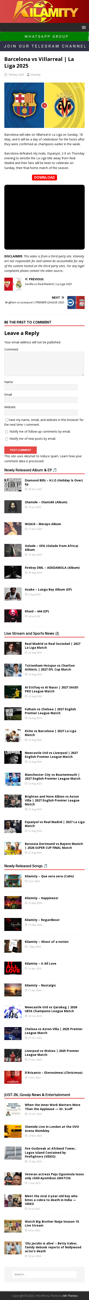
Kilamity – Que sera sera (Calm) (49, 876)
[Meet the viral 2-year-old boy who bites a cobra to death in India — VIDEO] (13, 1204)
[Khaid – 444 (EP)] (13, 620)
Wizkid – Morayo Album (43, 524)
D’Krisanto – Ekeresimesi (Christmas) (54, 1073)
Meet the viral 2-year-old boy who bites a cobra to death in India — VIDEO (51, 1200)
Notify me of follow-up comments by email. (40, 431)
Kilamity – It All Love (40, 963)
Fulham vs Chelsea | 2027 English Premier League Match (50, 711)
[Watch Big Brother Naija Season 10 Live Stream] (13, 1230)
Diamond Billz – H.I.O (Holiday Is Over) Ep (54, 482)
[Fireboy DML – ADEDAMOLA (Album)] (13, 576)
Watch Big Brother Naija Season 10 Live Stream (52, 1223)
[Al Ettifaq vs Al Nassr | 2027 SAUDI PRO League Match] (13, 696)
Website (10, 407)
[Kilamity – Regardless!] (13, 928)
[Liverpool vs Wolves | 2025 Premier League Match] (13, 1059)
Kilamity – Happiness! (41, 898)
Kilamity (35, 74)
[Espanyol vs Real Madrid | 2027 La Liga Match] (13, 830)
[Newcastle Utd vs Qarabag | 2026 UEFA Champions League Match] (13, 1015)
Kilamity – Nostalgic (40, 985)
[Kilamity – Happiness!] (13, 906)
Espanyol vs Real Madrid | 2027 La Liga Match (55, 824)
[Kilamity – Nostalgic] (13, 994)
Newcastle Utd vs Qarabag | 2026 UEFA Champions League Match (51, 1009)
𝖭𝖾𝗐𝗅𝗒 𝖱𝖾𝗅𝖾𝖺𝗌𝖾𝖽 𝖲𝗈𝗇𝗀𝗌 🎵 (26, 865)
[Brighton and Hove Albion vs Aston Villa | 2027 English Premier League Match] (13, 805)
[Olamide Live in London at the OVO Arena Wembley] (13, 1135)
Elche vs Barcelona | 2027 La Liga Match (50, 733)
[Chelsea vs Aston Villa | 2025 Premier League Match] (13, 1037)
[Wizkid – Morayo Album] (13, 532)
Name (8, 382)
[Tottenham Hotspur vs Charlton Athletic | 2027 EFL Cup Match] (13, 674)
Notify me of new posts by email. (33, 439)
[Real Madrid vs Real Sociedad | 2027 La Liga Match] (13, 652)
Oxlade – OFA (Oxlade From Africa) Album (51, 548)
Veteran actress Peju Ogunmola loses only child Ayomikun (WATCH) (54, 1176)
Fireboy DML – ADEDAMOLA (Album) (52, 568)
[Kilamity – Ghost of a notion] (13, 950)
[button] (83, 27)
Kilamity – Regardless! (42, 920)
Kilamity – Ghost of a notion (46, 942)
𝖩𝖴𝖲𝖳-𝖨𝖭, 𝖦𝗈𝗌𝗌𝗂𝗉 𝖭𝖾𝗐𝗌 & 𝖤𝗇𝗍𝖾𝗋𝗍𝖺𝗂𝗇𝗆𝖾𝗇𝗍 (37, 1094)
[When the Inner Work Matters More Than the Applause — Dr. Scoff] (13, 1113)
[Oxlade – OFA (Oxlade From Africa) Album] (13, 554)
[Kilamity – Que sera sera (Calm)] (13, 885)
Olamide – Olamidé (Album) (46, 502)
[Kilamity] (44, 20)
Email (8, 394)
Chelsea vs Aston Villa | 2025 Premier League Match (54, 1031)
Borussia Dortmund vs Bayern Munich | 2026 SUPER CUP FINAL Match (54, 846)
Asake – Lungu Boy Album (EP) (48, 589)
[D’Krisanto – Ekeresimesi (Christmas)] (13, 1081)
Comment (11, 349)
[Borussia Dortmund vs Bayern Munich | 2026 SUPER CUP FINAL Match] (13, 852)
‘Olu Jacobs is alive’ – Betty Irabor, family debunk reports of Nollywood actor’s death (53, 1247)
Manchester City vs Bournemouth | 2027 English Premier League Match (52, 777)
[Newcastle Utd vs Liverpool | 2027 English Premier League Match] (13, 761)
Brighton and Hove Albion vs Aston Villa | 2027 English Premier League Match (52, 800)
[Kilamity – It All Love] (13, 972)
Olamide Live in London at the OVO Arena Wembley (52, 1129)
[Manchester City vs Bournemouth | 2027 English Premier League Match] (13, 783)
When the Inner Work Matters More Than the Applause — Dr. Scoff (52, 1107)
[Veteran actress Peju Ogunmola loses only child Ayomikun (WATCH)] (13, 1183)
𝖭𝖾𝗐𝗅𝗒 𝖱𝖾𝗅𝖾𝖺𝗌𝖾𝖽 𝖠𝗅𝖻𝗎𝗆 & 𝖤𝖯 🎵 (30, 470)
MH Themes (70, 1296)
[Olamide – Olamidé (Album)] (13, 510)
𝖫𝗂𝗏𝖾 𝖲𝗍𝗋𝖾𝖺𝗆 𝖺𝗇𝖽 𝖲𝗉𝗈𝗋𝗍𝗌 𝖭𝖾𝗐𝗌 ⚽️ (31, 633)
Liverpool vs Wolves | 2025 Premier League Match (52, 1053)
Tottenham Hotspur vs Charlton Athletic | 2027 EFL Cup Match (50, 667)
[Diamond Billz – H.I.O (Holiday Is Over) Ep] (13, 489)
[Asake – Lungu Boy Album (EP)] (13, 598)
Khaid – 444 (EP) (37, 611)
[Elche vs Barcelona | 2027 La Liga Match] (13, 739)
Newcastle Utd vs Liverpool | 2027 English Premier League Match (51, 755)
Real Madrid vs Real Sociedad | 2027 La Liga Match (52, 646)
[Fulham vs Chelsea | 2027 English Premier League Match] (13, 717)
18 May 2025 (16, 74)
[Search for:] (44, 1274)
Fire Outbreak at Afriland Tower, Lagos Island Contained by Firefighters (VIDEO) (50, 1152)
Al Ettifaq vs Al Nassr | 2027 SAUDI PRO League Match (51, 689)
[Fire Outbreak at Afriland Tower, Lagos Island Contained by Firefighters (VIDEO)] (13, 1157)
